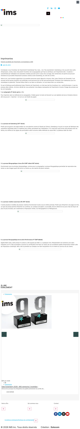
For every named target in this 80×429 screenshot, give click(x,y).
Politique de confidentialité (26, 420)
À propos (62, 21)
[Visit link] (34, 12)
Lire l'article (10, 392)
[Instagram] (55, 8)
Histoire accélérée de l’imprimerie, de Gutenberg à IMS (17, 62)
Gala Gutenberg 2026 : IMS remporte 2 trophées (19, 387)
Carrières (68, 21)
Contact (74, 21)
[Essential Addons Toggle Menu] (48, 13)
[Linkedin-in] (51, 8)
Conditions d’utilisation (11, 420)
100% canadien (54, 21)
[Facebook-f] (47, 8)
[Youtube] (58, 8)
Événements (8, 294)
